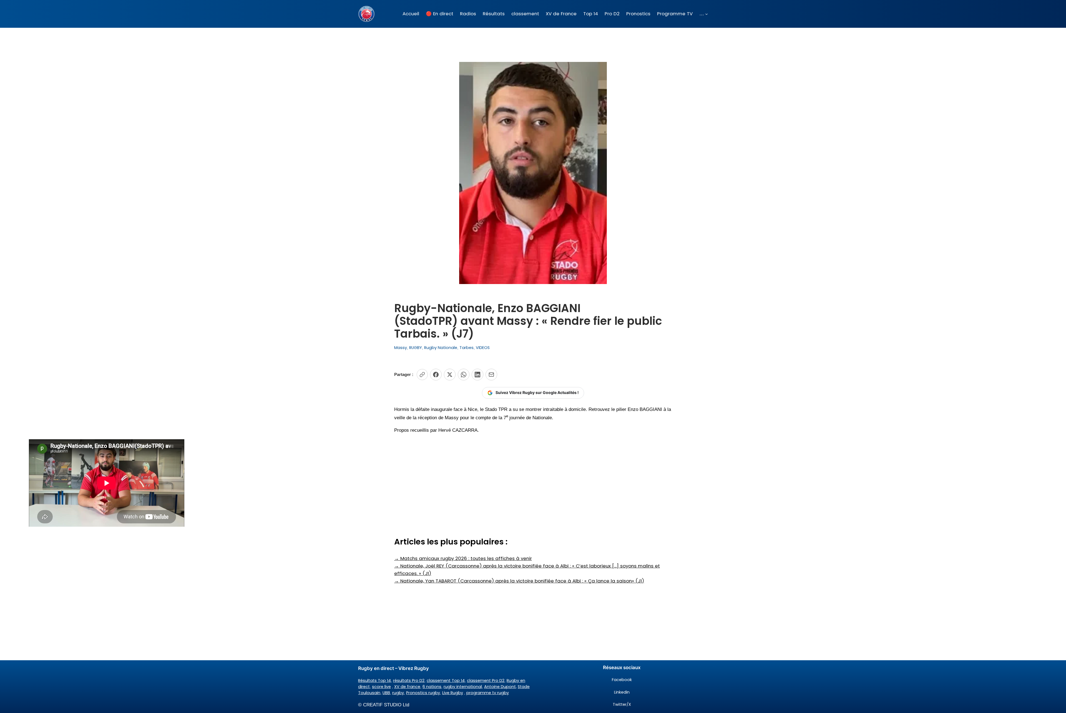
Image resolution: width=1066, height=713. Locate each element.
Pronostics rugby (423, 693)
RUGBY (415, 347)
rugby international (463, 686)
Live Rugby (452, 693)
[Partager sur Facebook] (436, 374)
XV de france (407, 686)
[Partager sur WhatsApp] (463, 374)
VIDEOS (483, 347)
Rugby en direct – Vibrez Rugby (393, 668)
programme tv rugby (487, 693)
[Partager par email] (491, 374)
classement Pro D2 (485, 680)
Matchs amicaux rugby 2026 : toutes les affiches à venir (463, 558)
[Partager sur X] (450, 374)
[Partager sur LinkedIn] (477, 374)
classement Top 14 (446, 680)
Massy (400, 347)
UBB (386, 693)
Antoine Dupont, (500, 686)
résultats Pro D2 (408, 680)
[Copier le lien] (422, 374)
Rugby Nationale (440, 347)
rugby (398, 693)
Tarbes (466, 347)
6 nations (432, 686)
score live (381, 686)
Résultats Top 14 (374, 680)
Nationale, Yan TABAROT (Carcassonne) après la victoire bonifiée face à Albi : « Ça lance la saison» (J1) (519, 581)
